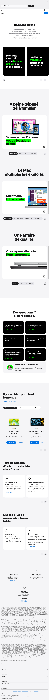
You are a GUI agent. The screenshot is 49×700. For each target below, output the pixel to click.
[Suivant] (45, 450)
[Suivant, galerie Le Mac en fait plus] (41, 218)
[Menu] (47, 10)
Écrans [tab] (37, 407)
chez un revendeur (25, 691)
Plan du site (10, 698)
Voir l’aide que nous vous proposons (24, 601)
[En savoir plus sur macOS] (24, 132)
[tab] (13, 153)
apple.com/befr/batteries (24, 642)
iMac (2, 13)
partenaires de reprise (24, 611)
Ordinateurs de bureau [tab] (25, 407)
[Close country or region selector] (47, 1)
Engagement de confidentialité (6, 696)
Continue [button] (31, 5)
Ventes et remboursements (35, 696)
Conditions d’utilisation (26, 696)
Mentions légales (4, 698)
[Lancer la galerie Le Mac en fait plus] (45, 218)
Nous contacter (36, 582)
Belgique (2, 693)
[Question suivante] (45, 80)
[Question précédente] (41, 80)
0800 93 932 (36, 691)
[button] (14, 5)
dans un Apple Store (17, 691)
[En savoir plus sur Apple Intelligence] (24, 197)
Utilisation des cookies (17, 696)
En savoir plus (11, 442)
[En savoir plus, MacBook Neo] (14, 422)
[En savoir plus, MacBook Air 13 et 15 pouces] (37, 421)
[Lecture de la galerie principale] (4, 80)
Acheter (46, 13)
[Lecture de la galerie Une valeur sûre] (45, 283)
